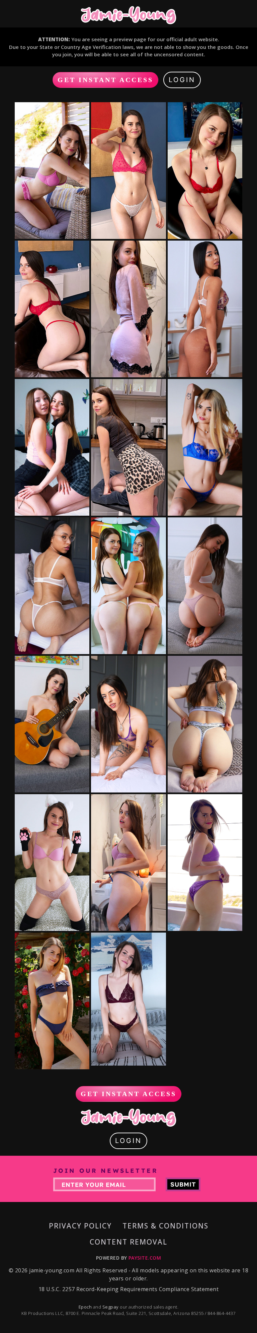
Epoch (86, 1307)
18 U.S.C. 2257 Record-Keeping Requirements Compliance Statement (128, 1289)
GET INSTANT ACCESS (105, 79)
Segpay (111, 1307)
